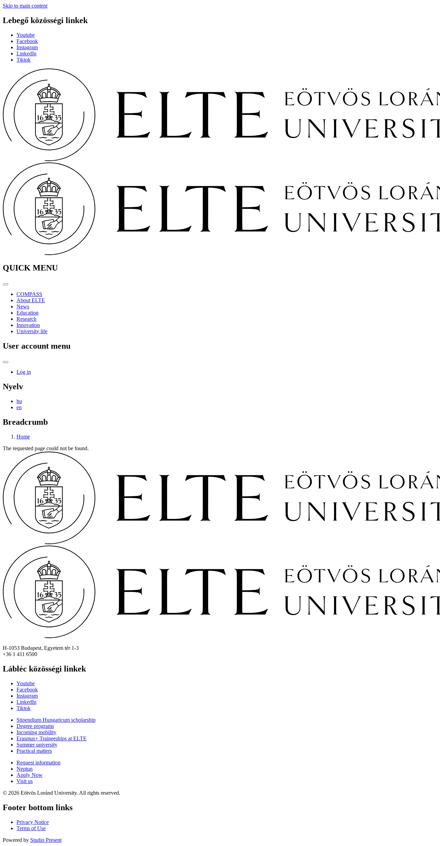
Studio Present (46, 840)
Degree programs (35, 726)
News (22, 306)
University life (31, 331)
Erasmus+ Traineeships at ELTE (51, 738)
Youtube (25, 35)
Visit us (24, 781)
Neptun (24, 769)
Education (27, 313)
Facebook (27, 41)
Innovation (28, 325)
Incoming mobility (36, 732)
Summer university (36, 745)
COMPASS (29, 294)
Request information (38, 762)
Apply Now (29, 775)
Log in (23, 372)
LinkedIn (26, 53)
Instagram (27, 47)
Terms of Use (31, 828)
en (19, 407)
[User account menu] (5, 362)
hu (19, 401)
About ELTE (30, 300)
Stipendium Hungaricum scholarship (56, 720)
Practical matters (34, 751)
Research (26, 319)
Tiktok (23, 60)
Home (23, 437)
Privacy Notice (32, 822)
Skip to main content (25, 6)
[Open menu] (5, 284)
